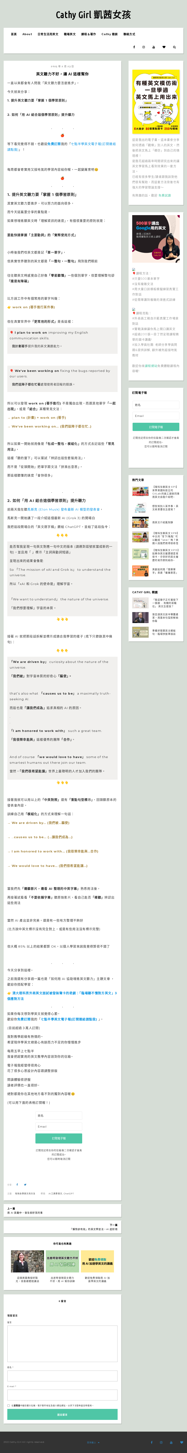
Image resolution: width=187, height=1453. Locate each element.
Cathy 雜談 (110, 34)
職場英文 (70, 34)
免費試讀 (165, 195)
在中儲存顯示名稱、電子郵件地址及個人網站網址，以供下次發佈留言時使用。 (53, 1405)
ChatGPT (69, 1193)
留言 (9, 1322)
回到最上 (91, 1442)
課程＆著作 (88, 34)
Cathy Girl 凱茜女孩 (93, 14)
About (27, 34)
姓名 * (10, 1367)
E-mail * (11, 1386)
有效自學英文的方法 (25, 1193)
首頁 (14, 34)
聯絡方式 (129, 34)
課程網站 (151, 366)
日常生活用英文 (48, 34)
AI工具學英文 (55, 1193)
